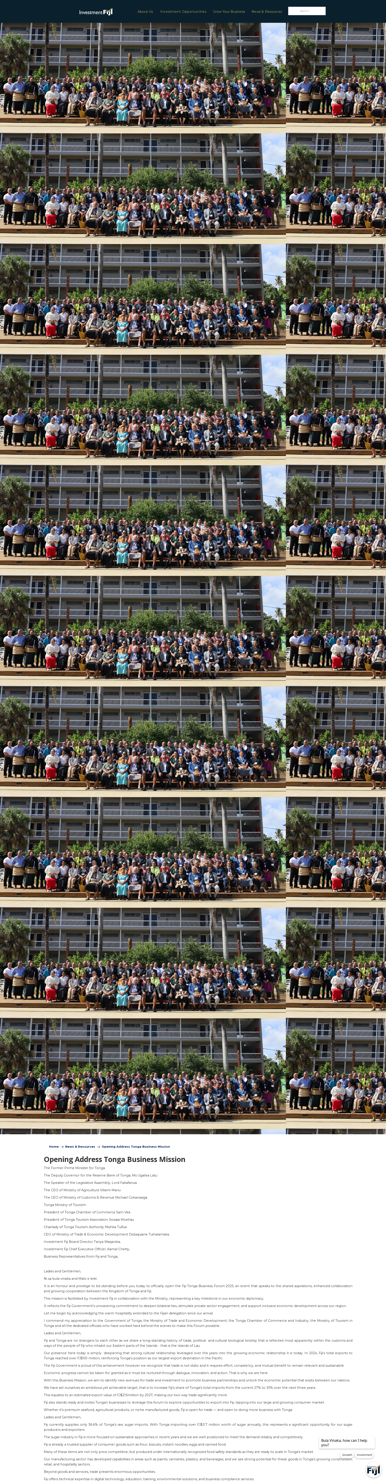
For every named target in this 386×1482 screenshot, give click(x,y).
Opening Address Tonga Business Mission (136, 1146)
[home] (84, 11)
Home (54, 1146)
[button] (145, 11)
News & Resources (267, 12)
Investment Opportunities (183, 12)
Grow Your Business (229, 12)
